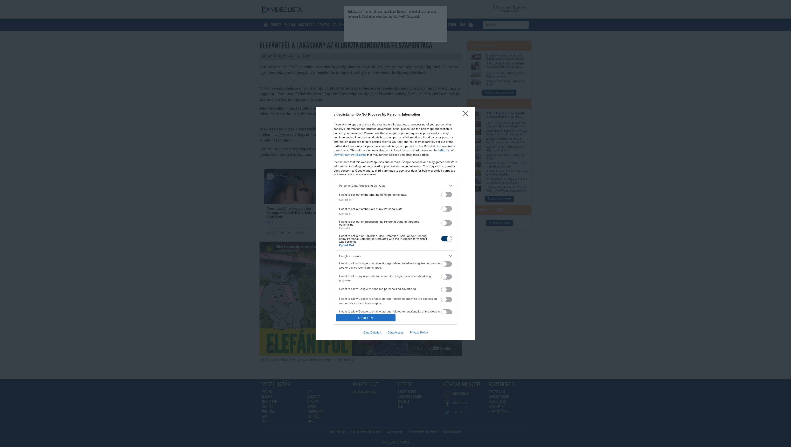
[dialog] (395, 223)
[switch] (446, 194)
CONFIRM (365, 317)
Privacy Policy (419, 332)
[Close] (467, 115)
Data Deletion (372, 332)
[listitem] (395, 185)
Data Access (395, 332)
